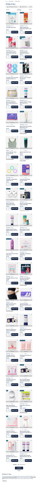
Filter (8, 9)
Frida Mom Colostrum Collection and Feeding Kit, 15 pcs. (12, 432)
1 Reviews (12, 302)
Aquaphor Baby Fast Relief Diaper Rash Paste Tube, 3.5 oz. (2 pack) (25, 456)
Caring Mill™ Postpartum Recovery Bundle (11, 380)
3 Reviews (12, 150)
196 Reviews (26, 50)
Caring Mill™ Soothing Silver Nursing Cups (25, 254)
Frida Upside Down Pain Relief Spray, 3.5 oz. (12, 254)
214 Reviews (12, 227)
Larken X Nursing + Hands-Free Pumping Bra (11, 153)
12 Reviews (12, 276)
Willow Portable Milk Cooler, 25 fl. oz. (25, 153)
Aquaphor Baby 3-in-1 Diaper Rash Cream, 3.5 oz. (25, 103)
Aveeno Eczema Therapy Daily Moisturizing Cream (26, 127)
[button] (12, 18)
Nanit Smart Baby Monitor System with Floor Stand (25, 380)
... (4, 480)
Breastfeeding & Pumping (13, 6)
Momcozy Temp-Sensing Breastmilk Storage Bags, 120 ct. (26, 432)
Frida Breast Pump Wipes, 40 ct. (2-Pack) (25, 356)
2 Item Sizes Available (23, 133)
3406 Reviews (26, 276)
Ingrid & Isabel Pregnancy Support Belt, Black (11, 304)
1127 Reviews (12, 100)
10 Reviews (12, 177)
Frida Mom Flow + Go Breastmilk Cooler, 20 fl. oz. (11, 456)
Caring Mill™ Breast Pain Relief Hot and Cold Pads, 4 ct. (12, 78)
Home (7, 1)
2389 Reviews (12, 50)
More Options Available (10, 159)
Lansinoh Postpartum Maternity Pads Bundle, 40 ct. (25, 304)
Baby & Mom (11, 1)
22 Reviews (25, 227)
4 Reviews (12, 353)
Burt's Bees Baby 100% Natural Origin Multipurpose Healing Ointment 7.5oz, (11, 103)
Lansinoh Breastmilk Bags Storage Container (25, 180)
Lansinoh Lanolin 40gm (10, 126)
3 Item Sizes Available (23, 59)
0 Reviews (12, 124)
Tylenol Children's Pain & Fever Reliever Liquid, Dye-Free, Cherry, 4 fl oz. (11, 52)
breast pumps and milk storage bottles (10, 477)
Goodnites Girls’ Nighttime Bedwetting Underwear (25, 279)
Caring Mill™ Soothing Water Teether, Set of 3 (11, 180)
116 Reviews (25, 100)
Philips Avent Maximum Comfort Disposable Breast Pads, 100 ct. (11, 406)
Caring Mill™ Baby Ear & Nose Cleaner (12, 279)
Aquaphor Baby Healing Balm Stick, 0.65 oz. (25, 330)
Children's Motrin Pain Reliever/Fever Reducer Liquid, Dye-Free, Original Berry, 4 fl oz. (26, 28)
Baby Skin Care (24, 6)
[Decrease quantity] (20, 32)
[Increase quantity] (23, 32)
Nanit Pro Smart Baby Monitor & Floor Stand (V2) (26, 204)
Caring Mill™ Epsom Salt (11, 27)
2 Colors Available (23, 160)
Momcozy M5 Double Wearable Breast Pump (10, 204)
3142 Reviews (26, 124)
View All (19, 470)
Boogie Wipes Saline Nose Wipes (25, 406)
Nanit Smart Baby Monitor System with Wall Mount (11, 330)
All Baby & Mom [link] (17, 1)
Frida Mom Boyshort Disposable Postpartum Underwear (24, 52)
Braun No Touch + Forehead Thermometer (25, 78)
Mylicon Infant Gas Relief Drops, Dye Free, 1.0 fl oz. (25, 230)
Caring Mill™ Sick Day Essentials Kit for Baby (10, 356)
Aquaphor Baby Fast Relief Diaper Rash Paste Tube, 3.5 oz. (11, 230)
